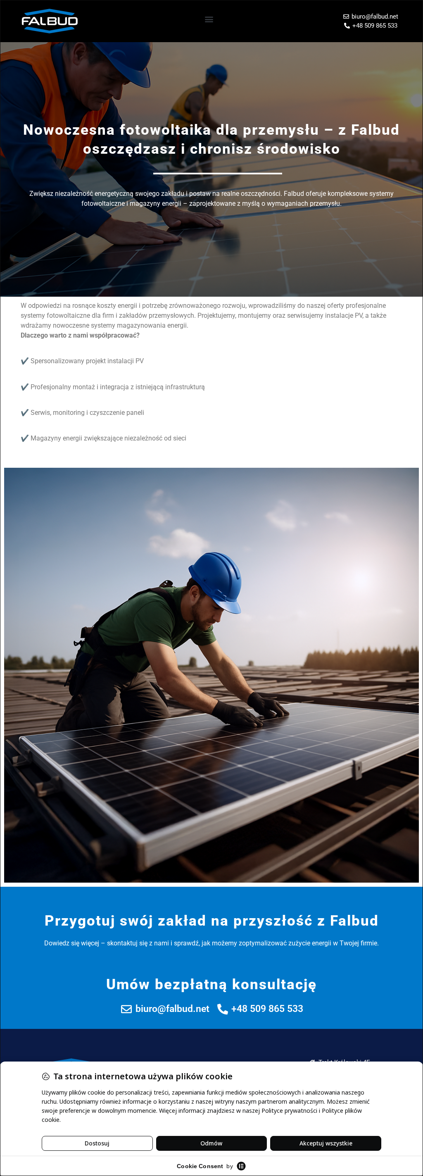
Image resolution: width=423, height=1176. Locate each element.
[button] (209, 19)
